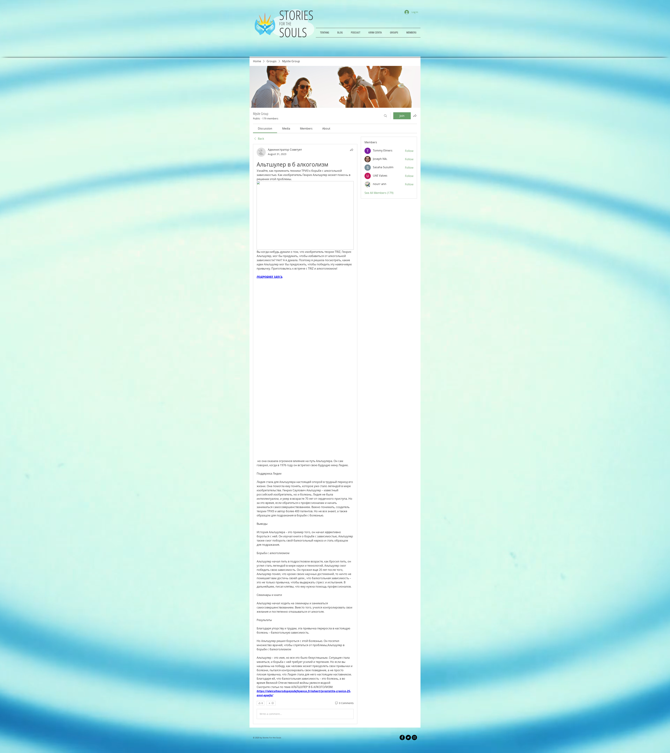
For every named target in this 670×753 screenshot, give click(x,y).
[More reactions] (271, 634)
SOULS (293, 32)
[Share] (351, 150)
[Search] (385, 115)
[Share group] (415, 115)
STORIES (298, 15)
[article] (305, 400)
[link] (265, 128)
